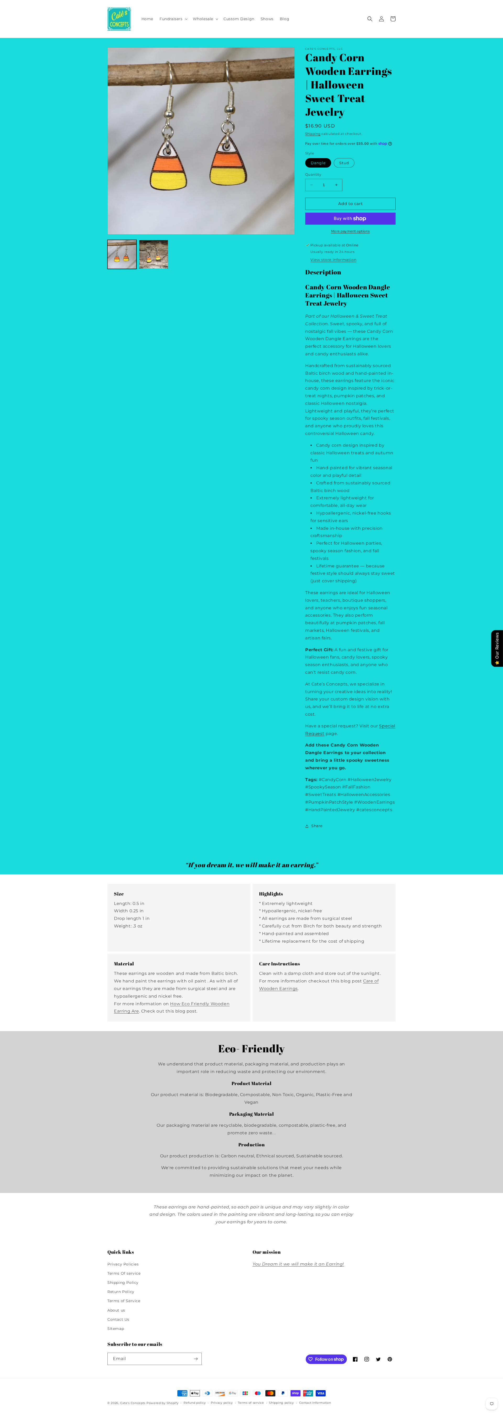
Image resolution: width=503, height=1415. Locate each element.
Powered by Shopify (162, 1403)
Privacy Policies (123, 1264)
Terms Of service (124, 1273)
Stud (344, 163)
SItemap (115, 1328)
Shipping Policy (123, 1282)
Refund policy (195, 1403)
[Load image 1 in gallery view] (121, 254)
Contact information (315, 1403)
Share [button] (316, 825)
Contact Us (118, 1319)
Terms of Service (123, 1300)
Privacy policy (222, 1403)
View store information (333, 259)
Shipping (313, 134)
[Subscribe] (195, 1359)
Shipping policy (281, 1403)
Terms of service (251, 1403)
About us (116, 1310)
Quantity (313, 174)
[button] (173, 18)
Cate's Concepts (133, 1403)
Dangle (318, 163)
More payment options (350, 231)
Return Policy (120, 1291)
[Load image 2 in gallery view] (153, 254)
